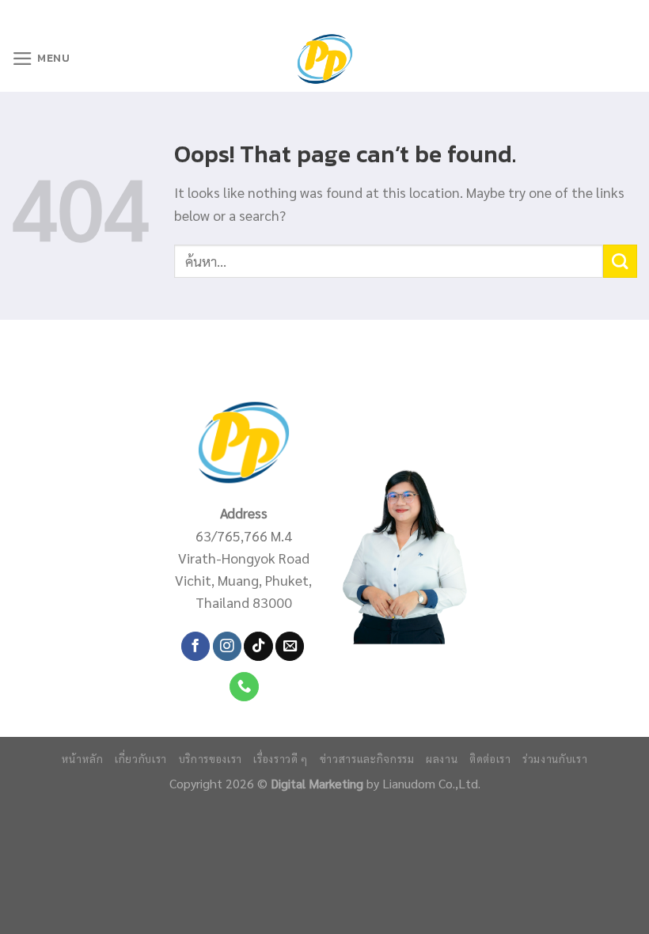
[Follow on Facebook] (195, 646)
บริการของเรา (210, 758)
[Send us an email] (289, 646)
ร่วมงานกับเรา (554, 758)
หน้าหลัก (83, 758)
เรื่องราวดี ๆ (280, 758)
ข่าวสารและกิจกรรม (367, 758)
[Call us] (244, 686)
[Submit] (620, 262)
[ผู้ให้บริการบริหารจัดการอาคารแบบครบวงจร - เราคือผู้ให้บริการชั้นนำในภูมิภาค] (325, 59)
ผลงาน (441, 758)
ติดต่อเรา (490, 758)
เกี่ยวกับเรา (141, 758)
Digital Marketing (317, 783)
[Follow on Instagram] (227, 646)
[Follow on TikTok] (258, 646)
